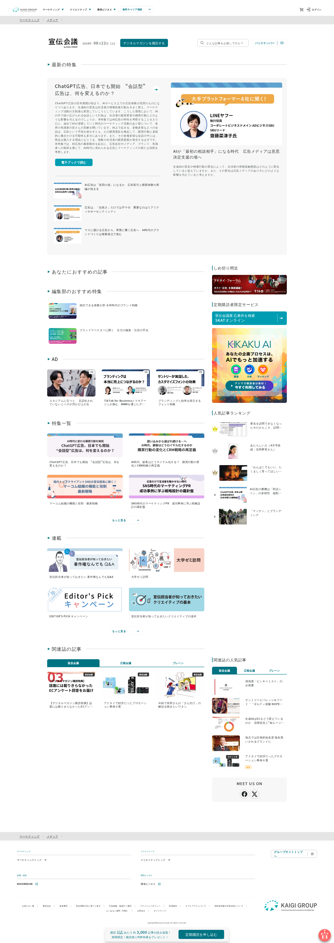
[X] (254, 793)
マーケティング (30, 20)
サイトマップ (160, 910)
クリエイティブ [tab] (78, 9)
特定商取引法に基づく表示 (90, 905)
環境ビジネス (148, 883)
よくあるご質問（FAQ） (119, 910)
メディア (52, 20)
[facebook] (244, 793)
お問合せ (143, 910)
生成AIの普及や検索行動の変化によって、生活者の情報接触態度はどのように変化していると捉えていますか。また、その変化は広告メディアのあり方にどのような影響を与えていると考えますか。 (226, 170)
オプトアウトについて (198, 905)
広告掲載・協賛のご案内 (122, 905)
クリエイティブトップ (153, 859)
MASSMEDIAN (25, 883)
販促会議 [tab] (73, 663)
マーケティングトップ (29, 859)
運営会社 (49, 905)
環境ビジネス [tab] (104, 9)
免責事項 (65, 905)
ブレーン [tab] (178, 663)
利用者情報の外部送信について (231, 905)
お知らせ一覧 (30, 905)
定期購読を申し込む (201, 934)
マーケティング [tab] (51, 9)
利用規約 (175, 905)
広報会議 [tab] (125, 663)
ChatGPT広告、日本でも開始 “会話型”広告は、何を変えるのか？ (100, 89)
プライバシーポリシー (152, 905)
